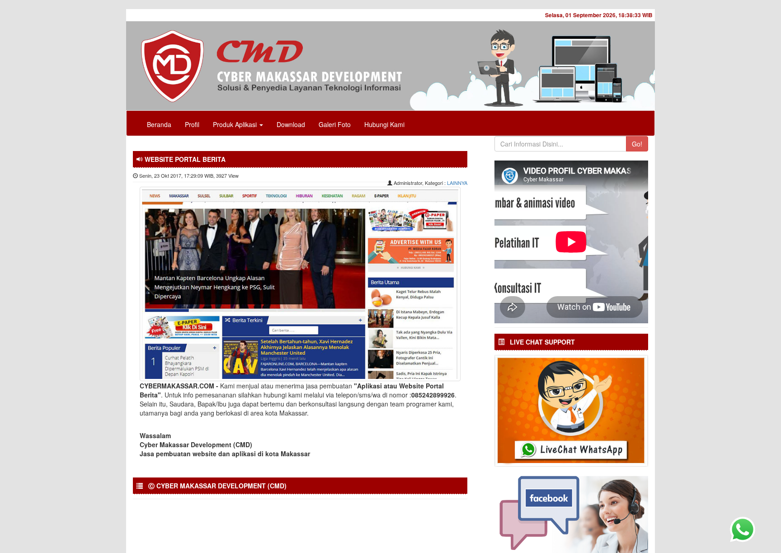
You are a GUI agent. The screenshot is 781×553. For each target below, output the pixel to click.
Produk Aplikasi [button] (236, 124)
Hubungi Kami (384, 124)
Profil (192, 124)
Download (291, 124)
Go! (637, 143)
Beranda (159, 124)
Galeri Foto (335, 124)
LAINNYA (457, 182)
